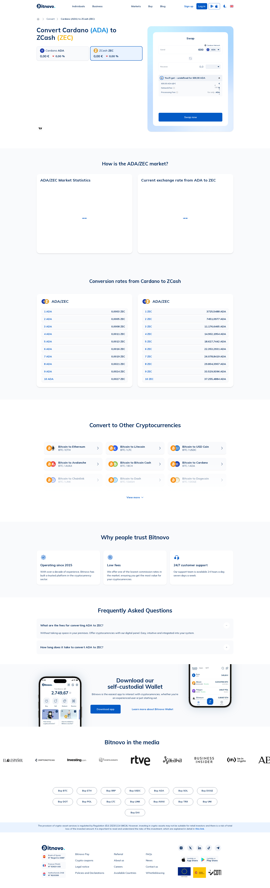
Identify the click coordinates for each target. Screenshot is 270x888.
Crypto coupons (84, 860)
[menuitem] (78, 6)
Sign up (188, 6)
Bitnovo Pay (82, 854)
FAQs (149, 854)
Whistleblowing (155, 872)
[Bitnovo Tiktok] (208, 848)
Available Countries (125, 872)
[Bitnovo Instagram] (181, 848)
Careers (118, 866)
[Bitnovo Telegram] (218, 848)
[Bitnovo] (46, 6)
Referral (118, 854)
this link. (200, 828)
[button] (231, 6)
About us (119, 860)
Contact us (152, 866)
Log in (201, 6)
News (149, 860)
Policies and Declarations (89, 872)
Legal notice (82, 866)
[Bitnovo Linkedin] (199, 848)
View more (133, 497)
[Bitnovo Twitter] (190, 848)
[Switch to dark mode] (225, 6)
